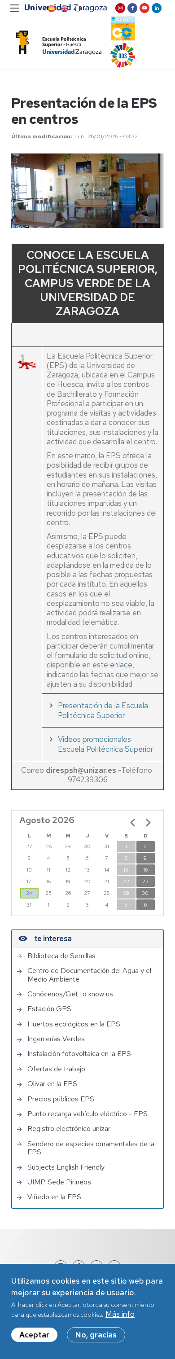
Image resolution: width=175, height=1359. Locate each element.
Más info (120, 1314)
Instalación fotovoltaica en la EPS (79, 1054)
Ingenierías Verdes (56, 1039)
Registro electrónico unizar (68, 1129)
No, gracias (96, 1335)
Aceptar (34, 1335)
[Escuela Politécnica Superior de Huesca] (56, 43)
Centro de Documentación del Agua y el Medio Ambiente (89, 975)
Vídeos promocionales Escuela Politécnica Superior (105, 744)
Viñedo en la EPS (54, 1197)
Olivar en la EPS (52, 1084)
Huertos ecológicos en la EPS (73, 1024)
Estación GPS (49, 1009)
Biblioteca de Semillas (61, 956)
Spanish (50, 8)
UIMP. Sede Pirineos (59, 1182)
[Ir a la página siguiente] (148, 822)
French (76, 8)
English (63, 8)
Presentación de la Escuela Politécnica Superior (103, 710)
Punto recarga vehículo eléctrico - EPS (87, 1114)
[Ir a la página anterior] (132, 822)
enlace (121, 665)
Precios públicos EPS (60, 1099)
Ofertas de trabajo (56, 1069)
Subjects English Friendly (66, 1167)
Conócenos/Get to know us (70, 994)
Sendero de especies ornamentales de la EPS (90, 1148)
